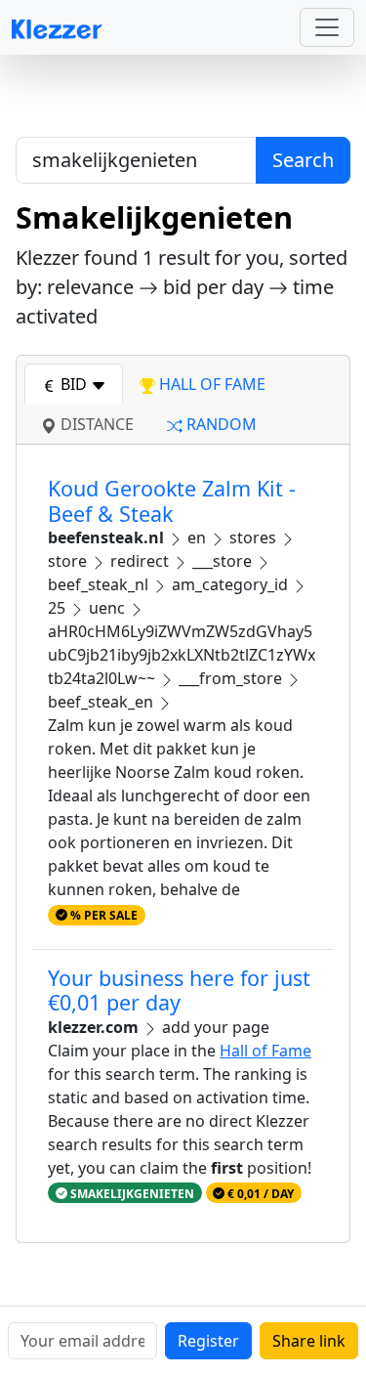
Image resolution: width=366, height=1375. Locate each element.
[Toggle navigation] (327, 27)
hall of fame (210, 384)
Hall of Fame (265, 1050)
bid (74, 384)
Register (208, 1341)
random (220, 424)
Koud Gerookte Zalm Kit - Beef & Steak (172, 501)
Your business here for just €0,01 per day (179, 990)
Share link (309, 1341)
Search (303, 160)
